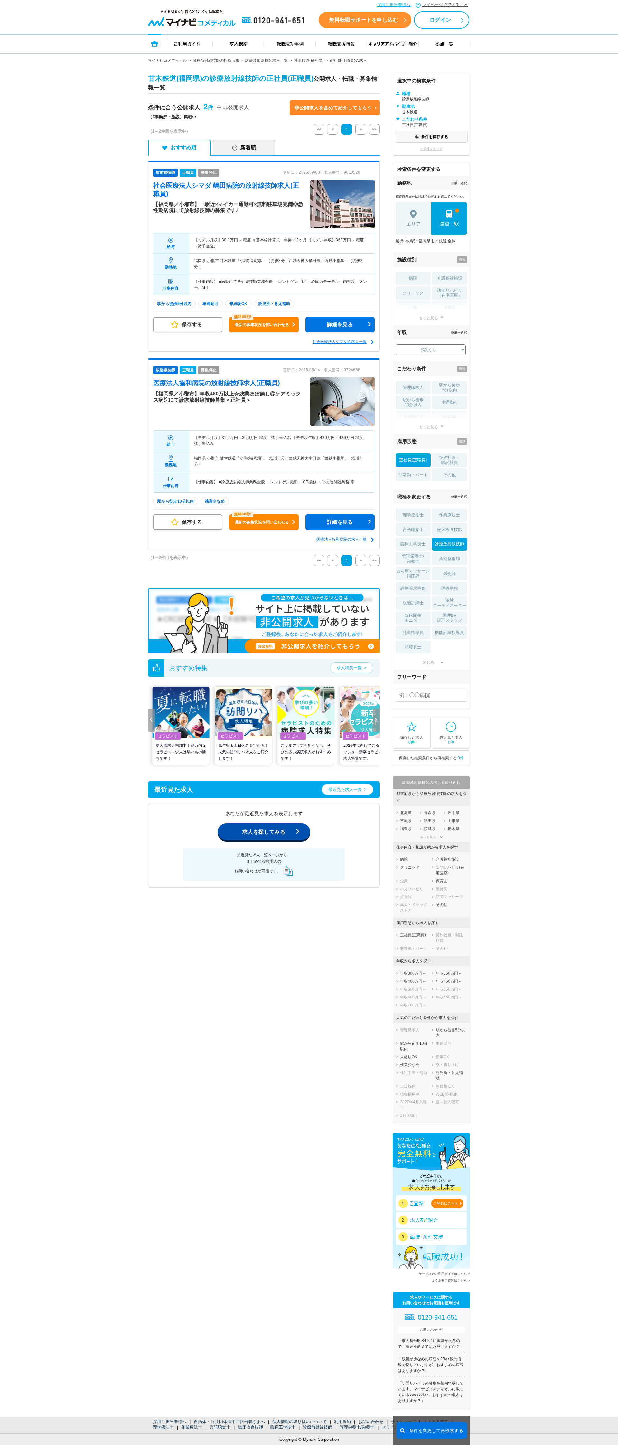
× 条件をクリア (431, 149)
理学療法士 (163, 1427)
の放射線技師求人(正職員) (216, 382)
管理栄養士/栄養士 (357, 1427)
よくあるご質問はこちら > (451, 1280)
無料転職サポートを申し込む (363, 20)
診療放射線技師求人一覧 (266, 60)
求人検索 (238, 43)
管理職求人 (413, 387)
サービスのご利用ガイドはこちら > (444, 1273)
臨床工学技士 (282, 1427)
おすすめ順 (183, 147)
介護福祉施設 (449, 278)
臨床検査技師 (250, 1427)
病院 (413, 278)
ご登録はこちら (445, 1203)
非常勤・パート (413, 474)
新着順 (248, 147)
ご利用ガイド (187, 43)
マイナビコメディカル (167, 60)
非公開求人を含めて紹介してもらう (333, 107)
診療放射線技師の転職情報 (216, 60)
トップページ (154, 43)
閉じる (428, 662)
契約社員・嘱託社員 (449, 460)
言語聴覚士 (220, 1427)
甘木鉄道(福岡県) (308, 60)
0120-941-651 (274, 20)
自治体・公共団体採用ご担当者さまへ (229, 1421)
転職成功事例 (290, 43)
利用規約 (342, 1421)
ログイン (440, 20)
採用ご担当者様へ (393, 4)
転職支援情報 (341, 43)
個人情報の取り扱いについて (299, 1421)
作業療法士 (191, 1427)
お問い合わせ (370, 1421)
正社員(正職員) (413, 460)
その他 (449, 474)
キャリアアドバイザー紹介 (393, 43)
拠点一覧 (444, 43)
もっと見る (428, 318)
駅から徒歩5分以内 (449, 388)
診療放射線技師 (317, 1427)
